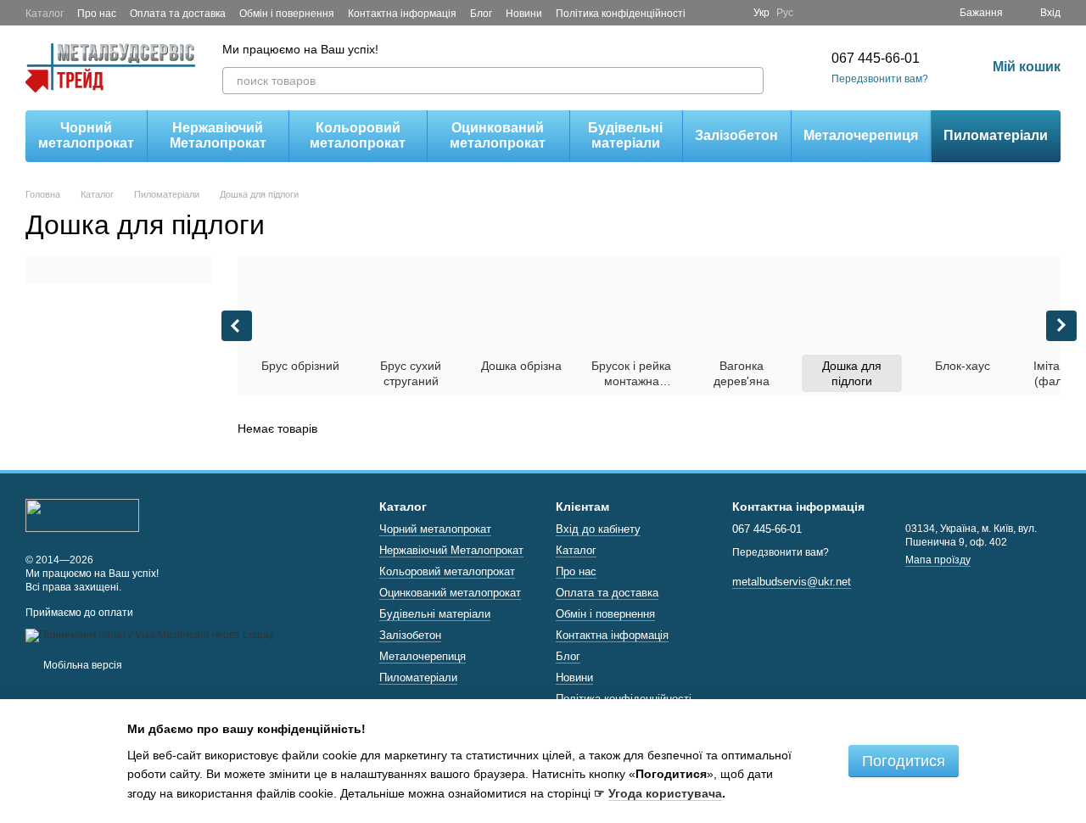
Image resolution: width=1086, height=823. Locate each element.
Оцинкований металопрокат (498, 135)
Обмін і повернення (286, 14)
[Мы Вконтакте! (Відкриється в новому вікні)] (729, 13)
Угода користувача (665, 793)
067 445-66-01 (875, 58)
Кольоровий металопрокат (358, 135)
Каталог (44, 14)
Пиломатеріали (995, 135)
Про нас (96, 14)
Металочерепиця (860, 135)
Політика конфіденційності (621, 14)
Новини (524, 14)
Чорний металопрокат (86, 135)
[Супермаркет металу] (82, 515)
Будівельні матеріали (625, 135)
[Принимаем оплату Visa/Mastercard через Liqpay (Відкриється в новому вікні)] (149, 635)
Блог (481, 14)
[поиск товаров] (750, 80)
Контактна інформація (402, 14)
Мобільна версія (81, 665)
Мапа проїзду (938, 560)
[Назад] (236, 326)
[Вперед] (1061, 326)
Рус (784, 13)
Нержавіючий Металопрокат (218, 135)
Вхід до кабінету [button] (598, 529)
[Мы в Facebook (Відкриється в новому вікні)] (709, 13)
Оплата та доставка (178, 14)
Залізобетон (736, 135)
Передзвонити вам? (879, 79)
